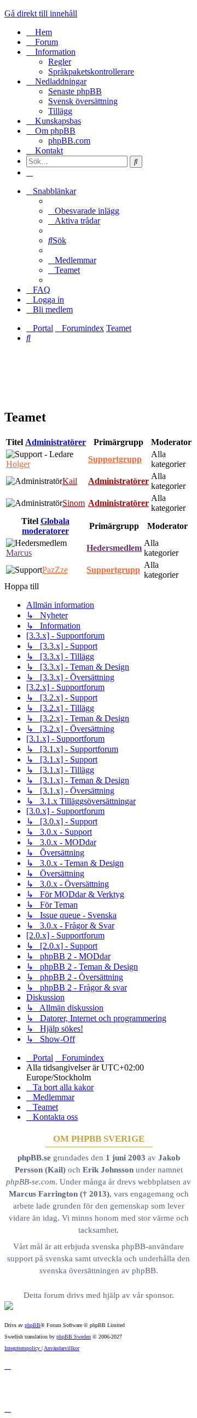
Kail (69, 481)
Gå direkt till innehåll (40, 13)
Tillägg (60, 111)
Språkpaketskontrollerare (91, 71)
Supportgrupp (115, 459)
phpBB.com (69, 140)
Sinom (73, 503)
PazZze (55, 569)
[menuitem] (83, 210)
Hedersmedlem (114, 548)
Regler (59, 61)
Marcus (19, 552)
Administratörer (55, 442)
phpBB (32, 1325)
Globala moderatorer (45, 526)
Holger (18, 464)
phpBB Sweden (73, 1337)
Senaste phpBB (75, 91)
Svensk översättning (83, 101)
